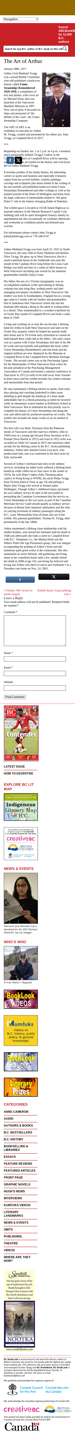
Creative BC (64, 1401)
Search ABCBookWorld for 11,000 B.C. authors (66, 34)
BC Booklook (37, 7)
